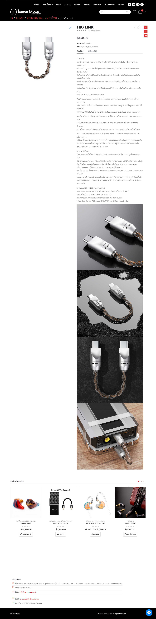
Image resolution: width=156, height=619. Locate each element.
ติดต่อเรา (87, 4)
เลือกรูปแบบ (26, 534)
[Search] (127, 12)
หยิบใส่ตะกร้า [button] (96, 534)
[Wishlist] (134, 11)
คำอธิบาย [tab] (80, 51)
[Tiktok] (142, 4)
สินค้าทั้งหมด (47, 4)
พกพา (23, 521)
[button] (138, 481)
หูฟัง (58, 521)
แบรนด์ (58, 4)
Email (146, 36)
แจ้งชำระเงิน (97, 4)
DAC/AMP (35, 521)
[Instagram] (138, 4)
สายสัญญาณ (87, 47)
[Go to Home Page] (11, 18)
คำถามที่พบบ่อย (110, 4)
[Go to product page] (25, 502)
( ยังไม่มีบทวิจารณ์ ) (94, 31)
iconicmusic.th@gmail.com (29, 599)
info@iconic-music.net (28, 592)
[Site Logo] (25, 12)
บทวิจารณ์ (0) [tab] (92, 51)
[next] (139, 27)
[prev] (136, 27)
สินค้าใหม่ (95, 47)
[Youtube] (133, 4)
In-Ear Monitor (65, 521)
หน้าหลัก (36, 4)
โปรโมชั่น (77, 4)
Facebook (146, 27)
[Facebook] (129, 4)
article (67, 4)
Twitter (146, 31)
